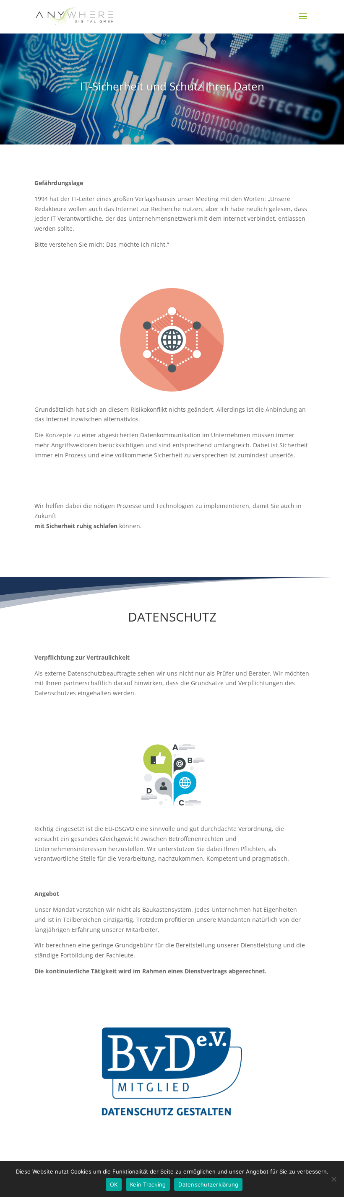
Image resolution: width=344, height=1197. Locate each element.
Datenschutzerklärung (208, 1184)
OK (114, 1184)
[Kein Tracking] (333, 1179)
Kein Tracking (148, 1184)
